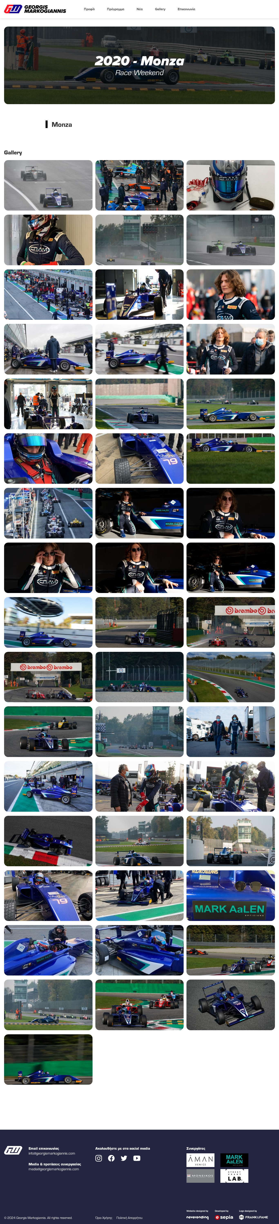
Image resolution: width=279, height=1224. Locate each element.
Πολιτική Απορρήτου (129, 1218)
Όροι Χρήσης (103, 1218)
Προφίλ (89, 9)
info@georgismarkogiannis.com (52, 1153)
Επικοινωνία (186, 9)
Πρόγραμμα (115, 9)
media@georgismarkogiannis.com (54, 1169)
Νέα (140, 9)
